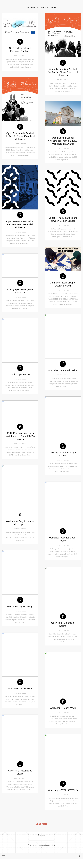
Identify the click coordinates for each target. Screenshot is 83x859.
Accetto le (42, 845)
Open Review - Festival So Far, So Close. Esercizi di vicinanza (20, 224)
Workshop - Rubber (20, 374)
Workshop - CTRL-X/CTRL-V (63, 790)
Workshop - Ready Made (63, 708)
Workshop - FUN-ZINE (20, 688)
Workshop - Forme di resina (62, 370)
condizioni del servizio (46, 845)
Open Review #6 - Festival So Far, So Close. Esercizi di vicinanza (63, 72)
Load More (41, 824)
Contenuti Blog (20, 55)
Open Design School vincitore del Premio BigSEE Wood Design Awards (62, 140)
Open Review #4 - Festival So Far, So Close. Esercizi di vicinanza (20, 136)
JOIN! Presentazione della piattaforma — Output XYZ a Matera (20, 436)
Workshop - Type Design (20, 606)
